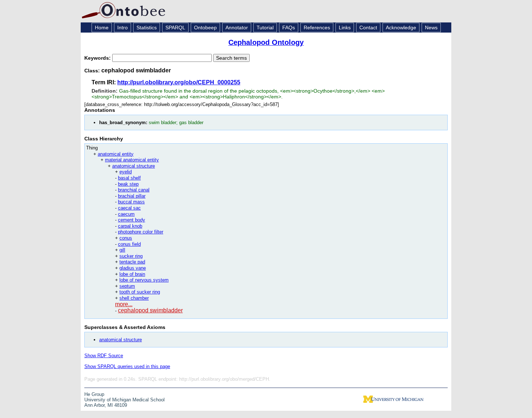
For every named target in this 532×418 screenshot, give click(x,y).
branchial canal (133, 190)
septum (127, 286)
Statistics (146, 27)
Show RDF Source (103, 355)
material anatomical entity (132, 159)
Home (102, 27)
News (431, 27)
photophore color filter (140, 232)
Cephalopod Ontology (266, 42)
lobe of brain (132, 274)
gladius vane (132, 268)
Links (345, 27)
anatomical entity (116, 154)
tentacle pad (132, 262)
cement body (131, 220)
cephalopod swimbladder (150, 310)
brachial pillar (131, 196)
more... (123, 304)
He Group (94, 394)
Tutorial (265, 27)
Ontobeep (205, 27)
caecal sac (129, 208)
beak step (128, 184)
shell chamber (134, 298)
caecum (126, 214)
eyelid (125, 171)
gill (122, 250)
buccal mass (131, 201)
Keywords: (98, 58)
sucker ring (131, 256)
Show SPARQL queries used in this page (127, 366)
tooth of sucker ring (139, 292)
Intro (122, 27)
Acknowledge (401, 27)
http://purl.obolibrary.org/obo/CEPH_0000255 (178, 82)
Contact (368, 27)
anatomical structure (133, 166)
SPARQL (175, 27)
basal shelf (129, 178)
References (317, 27)
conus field (129, 244)
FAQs (288, 27)
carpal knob (130, 226)
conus (125, 238)
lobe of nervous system (144, 280)
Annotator (236, 27)
